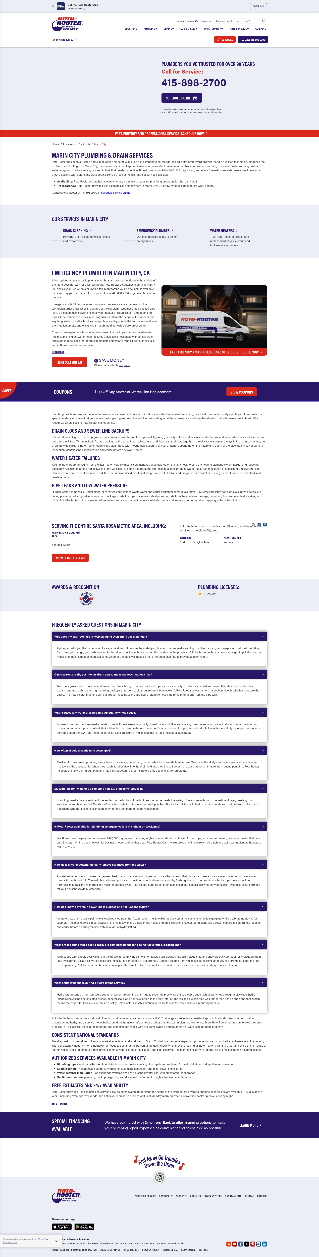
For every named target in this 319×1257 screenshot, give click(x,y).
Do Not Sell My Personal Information (74, 1250)
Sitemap (249, 1196)
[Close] (56, 1241)
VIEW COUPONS (242, 392)
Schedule (227, 39)
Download (258, 6)
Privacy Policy (151, 1250)
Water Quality (213, 28)
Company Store (213, 1196)
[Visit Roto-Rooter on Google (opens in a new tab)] (253, 524)
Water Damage (239, 28)
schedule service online (115, 192)
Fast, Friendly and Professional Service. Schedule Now (159, 133)
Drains (169, 28)
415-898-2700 (193, 82)
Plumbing (150, 28)
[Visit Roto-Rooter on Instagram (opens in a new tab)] (265, 524)
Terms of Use (170, 1250)
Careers (180, 20)
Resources (206, 20)
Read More (58, 352)
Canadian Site (233, 1196)
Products (181, 1196)
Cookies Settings (110, 1250)
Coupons (260, 28)
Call (254, 39)
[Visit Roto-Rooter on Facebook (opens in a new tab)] (259, 524)
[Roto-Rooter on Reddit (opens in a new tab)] (228, 1244)
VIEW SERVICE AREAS (70, 557)
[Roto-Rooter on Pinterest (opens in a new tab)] (252, 1244)
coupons (124, 365)
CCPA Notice (188, 1250)
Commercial (188, 28)
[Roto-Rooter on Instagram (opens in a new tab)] (258, 1244)
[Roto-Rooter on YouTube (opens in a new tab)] (234, 1244)
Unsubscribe (131, 1250)
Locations (131, 28)
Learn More (248, 1125)
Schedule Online (178, 97)
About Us (195, 1196)
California (84, 144)
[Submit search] (264, 20)
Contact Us (192, 20)
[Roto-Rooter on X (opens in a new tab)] (246, 1244)
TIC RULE (203, 1250)
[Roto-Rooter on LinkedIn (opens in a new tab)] (264, 1244)
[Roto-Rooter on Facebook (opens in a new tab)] (240, 1244)
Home (55, 144)
